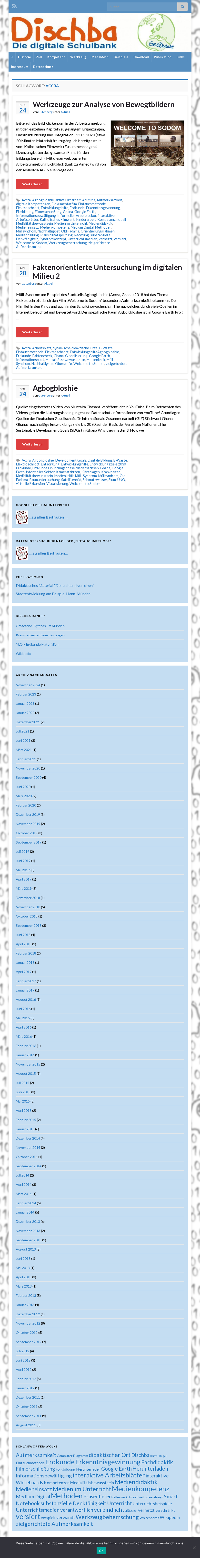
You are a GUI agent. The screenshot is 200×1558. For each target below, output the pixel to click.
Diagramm (80, 1456)
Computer (64, 1456)
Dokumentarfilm (64, 204)
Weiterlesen (32, 184)
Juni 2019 (23, 861)
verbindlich (108, 1509)
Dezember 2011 (28, 1397)
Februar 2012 (26, 1379)
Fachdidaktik (157, 1462)
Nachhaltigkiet (49, 231)
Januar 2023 (25, 703)
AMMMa (88, 200)
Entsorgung (50, 464)
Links (181, 57)
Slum (112, 480)
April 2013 (23, 1277)
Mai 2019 (23, 870)
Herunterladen (150, 1468)
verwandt (65, 1517)
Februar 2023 (26, 694)
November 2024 (28, 685)
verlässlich (130, 1510)
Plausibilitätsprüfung (56, 235)
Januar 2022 (25, 713)
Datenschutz (43, 67)
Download (141, 57)
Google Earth (84, 212)
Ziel (39, 57)
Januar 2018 (25, 962)
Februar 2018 (26, 953)
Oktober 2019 (27, 833)
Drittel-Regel (158, 1455)
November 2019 (28, 824)
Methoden (103, 227)
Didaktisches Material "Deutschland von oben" (55, 585)
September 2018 (28, 925)
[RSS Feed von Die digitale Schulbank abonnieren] (14, 5)
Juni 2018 (23, 935)
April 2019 (23, 879)
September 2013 (28, 1240)
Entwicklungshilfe (54, 208)
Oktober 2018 (27, 916)
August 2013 (26, 1249)
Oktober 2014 (27, 1157)
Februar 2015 (26, 1120)
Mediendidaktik (100, 223)
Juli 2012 (22, 1351)
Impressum (19, 67)
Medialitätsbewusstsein (34, 223)
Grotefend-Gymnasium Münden (40, 626)
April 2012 (23, 1369)
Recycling (81, 235)
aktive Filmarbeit (68, 200)
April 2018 (23, 944)
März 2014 (24, 1194)
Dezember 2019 (28, 814)
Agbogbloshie (43, 200)
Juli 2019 (22, 851)
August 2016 (26, 999)
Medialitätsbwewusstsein (65, 360)
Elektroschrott (28, 208)
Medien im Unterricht (70, 223)
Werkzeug (78, 57)
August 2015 (26, 1073)
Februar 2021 (26, 759)
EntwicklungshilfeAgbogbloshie (94, 352)
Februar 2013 (26, 1295)
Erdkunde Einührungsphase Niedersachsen (65, 468)
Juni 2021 (23, 740)
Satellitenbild (71, 480)
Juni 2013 (23, 1258)
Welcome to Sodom (31, 243)
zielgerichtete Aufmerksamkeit (54, 1523)
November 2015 (28, 1064)
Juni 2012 (23, 1360)
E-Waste (106, 348)
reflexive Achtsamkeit (128, 1497)
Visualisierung (57, 484)
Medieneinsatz (27, 227)
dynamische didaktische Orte (75, 348)
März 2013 (24, 1286)
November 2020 (28, 768)
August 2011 (26, 1425)
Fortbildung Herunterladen (78, 1469)
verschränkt (165, 1510)
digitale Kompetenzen (33, 204)
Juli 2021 (22, 731)
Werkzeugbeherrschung (68, 243)
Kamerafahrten (68, 472)
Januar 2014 (25, 1212)
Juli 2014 (22, 1175)
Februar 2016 (26, 1046)
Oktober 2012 (27, 1332)
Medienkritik (64, 476)
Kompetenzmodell (111, 219)
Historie (24, 57)
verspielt (48, 1517)
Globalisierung (76, 356)
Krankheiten (110, 472)
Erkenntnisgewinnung (103, 208)
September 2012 (28, 1342)
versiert (120, 239)
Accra (26, 200)
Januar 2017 (25, 990)
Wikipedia (23, 653)
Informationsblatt (30, 360)
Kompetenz (56, 57)
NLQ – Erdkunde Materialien (37, 644)
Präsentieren (97, 1496)
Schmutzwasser (95, 480)
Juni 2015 (23, 1092)
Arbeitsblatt (41, 348)
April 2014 (23, 1184)
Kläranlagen (90, 472)
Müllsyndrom (26, 231)
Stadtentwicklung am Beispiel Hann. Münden (53, 593)
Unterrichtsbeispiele (152, 1503)
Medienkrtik (96, 360)
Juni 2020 (23, 787)
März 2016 (24, 1036)
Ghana (68, 212)
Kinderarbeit (86, 219)
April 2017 (23, 972)
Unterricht (119, 1503)
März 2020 (24, 796)
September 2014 (28, 1166)
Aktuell (65, 112)
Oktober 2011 (27, 1406)
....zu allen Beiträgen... (48, 552)
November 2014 (28, 1147)
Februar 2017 (26, 981)
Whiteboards (149, 1518)
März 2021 (24, 750)
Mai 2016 (23, 1018)
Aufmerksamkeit (109, 200)
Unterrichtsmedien (82, 239)
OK (101, 1551)
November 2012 (28, 1323)
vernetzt (105, 239)
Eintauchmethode (92, 204)
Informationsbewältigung (36, 215)
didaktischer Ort (109, 1454)
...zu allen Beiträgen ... (48, 516)
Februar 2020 (26, 805)
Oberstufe (63, 364)
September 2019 (28, 842)
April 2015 (23, 1110)
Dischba (140, 1455)
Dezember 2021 (28, 722)
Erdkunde (77, 208)
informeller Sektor (40, 472)
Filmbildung (24, 212)
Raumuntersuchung (44, 480)
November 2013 (28, 1231)
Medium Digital (82, 227)
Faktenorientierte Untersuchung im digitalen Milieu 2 (107, 271)
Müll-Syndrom (86, 476)
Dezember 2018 (28, 898)
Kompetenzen (57, 1482)
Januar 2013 (25, 1305)
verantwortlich (76, 1510)
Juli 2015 (22, 1083)
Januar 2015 (25, 1129)
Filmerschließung (48, 212)
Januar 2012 (25, 1388)
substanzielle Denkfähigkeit (73, 1503)
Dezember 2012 (28, 1314)
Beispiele (121, 57)
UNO (121, 480)
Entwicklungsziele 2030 (108, 464)
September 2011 (28, 1416)
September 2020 (28, 777)
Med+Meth (100, 57)
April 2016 (23, 1027)
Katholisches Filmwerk (57, 219)
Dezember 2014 (28, 1138)
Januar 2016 (25, 1055)
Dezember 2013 (28, 1221)
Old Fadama (70, 231)
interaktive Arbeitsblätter (108, 1475)
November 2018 (28, 907)
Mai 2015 (23, 1101)
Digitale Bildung (100, 460)
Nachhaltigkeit (42, 364)
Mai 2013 (23, 1268)
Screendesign (154, 1497)
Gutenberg (45, 112)
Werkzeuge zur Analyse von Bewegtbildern (104, 104)
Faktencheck (42, 356)
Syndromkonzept (53, 239)
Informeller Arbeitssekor (76, 215)
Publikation (162, 57)
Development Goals (70, 460)
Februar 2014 (26, 1203)
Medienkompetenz (54, 227)
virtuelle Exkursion (30, 484)
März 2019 (24, 888)
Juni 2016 (23, 1009)
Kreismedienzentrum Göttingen (40, 635)
